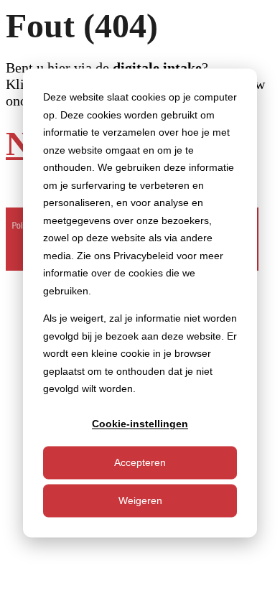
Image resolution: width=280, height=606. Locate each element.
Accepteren (140, 462)
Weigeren (140, 500)
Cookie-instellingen (140, 424)
